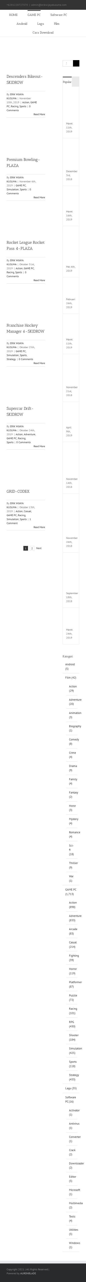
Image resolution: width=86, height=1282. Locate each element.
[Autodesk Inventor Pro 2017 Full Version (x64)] (72, 360)
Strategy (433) (72, 1077)
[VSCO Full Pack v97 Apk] (72, 408)
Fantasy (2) (72, 795)
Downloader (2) (72, 1166)
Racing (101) (72, 1011)
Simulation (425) (72, 1051)
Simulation (13, 189)
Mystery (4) (72, 821)
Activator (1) (72, 1112)
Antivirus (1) (72, 1126)
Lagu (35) (71, 1088)
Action (25, 102)
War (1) (71, 878)
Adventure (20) (72, 702)
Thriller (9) (72, 865)
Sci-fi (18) (71, 850)
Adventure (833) (72, 918)
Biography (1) (72, 728)
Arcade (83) (72, 931)
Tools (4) (72, 1219)
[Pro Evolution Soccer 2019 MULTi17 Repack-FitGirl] (72, 145)
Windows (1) (72, 1245)
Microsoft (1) (72, 1192)
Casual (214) (72, 945)
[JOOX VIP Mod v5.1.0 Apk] (72, 320)
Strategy (11, 359)
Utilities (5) (72, 1232)
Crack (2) (72, 1152)
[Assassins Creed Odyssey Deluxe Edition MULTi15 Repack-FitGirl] (72, 448)
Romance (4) (72, 834)
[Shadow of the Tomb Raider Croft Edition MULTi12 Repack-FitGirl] (72, 500)
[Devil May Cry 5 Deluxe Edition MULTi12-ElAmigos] (72, 93)
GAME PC (21, 185)
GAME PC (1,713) (70, 892)
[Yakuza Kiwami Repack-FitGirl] (72, 284)
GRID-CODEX (18, 491)
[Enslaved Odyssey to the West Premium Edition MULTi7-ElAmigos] (72, 233)
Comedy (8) (72, 742)
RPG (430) (72, 1024)
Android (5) (70, 666)
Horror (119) (72, 971)
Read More (39, 114)
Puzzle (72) (72, 998)
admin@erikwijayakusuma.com (49, 4)
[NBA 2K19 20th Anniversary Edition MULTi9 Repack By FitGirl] (72, 559)
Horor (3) (72, 808)
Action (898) (72, 905)
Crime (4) (72, 755)
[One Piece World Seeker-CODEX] (72, 192)
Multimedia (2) (72, 1205)
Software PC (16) (70, 1099)
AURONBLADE (28, 1273)
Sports (22, 106)
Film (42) (70, 677)
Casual (27, 511)
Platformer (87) (72, 984)
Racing (14, 106)
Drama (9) (72, 768)
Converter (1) (72, 1139)
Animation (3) (72, 715)
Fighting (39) (72, 958)
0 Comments (26, 359)
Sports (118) (72, 1064)
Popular (67, 82)
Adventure (29, 434)
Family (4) (72, 781)
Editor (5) (72, 1179)
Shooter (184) (72, 1037)
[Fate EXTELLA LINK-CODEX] (72, 614)
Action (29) (72, 689)
